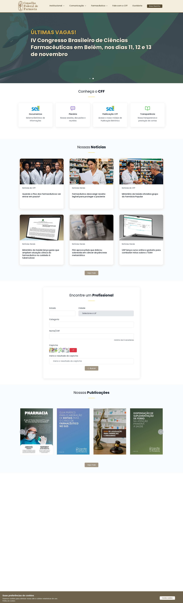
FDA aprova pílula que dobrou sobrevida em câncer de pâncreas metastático (89, 253)
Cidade (81, 308)
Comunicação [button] (76, 5)
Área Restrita (154, 6)
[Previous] (5, 47)
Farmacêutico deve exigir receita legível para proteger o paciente (88, 195)
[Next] (177, 47)
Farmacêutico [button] (98, 5)
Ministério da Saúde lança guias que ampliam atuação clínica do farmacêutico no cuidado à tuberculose (40, 254)
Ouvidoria (137, 5)
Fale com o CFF (120, 5)
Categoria (54, 319)
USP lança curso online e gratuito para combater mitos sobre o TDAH (141, 251)
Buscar (92, 368)
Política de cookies (8, 601)
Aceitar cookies (167, 598)
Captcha (53, 345)
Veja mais (91, 273)
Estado (52, 308)
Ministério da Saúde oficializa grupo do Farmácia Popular (140, 195)
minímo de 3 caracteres (124, 340)
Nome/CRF (54, 331)
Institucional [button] (56, 5)
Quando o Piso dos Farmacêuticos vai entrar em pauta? (41, 195)
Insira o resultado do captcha (63, 356)
